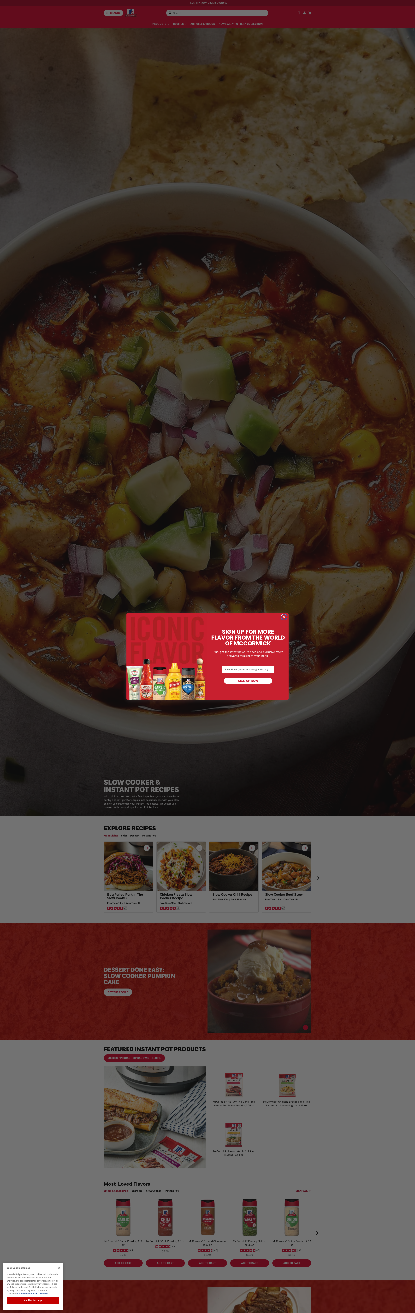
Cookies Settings (33, 1300)
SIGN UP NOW (248, 680)
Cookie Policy (23, 1293)
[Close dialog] (284, 617)
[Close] (59, 1268)
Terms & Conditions (39, 1293)
